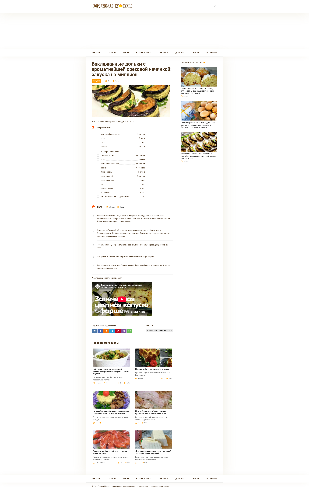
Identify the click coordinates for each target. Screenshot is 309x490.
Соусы (195, 53)
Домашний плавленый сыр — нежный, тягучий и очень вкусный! (153, 452)
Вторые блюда (144, 53)
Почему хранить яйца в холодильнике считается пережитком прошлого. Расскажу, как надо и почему (198, 124)
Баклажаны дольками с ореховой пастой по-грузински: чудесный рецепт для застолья (198, 156)
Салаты (112, 53)
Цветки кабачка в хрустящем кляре (152, 369)
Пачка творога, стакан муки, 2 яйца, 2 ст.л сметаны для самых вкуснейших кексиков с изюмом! (197, 90)
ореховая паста (165, 330)
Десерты (179, 53)
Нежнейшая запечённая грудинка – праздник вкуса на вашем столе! (152, 412)
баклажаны (152, 330)
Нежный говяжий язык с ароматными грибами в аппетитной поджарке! (111, 412)
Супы (126, 53)
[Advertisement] (154, 31)
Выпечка (163, 53)
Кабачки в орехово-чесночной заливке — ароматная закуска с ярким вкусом (111, 371)
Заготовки (211, 53)
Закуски (96, 53)
